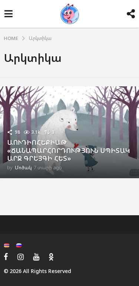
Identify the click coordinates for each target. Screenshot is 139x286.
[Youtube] (36, 256)
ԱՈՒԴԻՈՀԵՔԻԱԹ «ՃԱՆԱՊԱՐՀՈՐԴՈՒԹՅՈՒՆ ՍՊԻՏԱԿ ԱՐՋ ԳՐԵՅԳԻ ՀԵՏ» (68, 150)
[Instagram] (20, 256)
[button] (8, 14)
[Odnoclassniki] (51, 256)
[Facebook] (6, 256)
